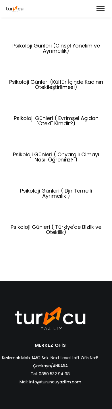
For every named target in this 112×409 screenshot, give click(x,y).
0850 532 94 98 (54, 374)
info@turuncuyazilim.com (55, 382)
